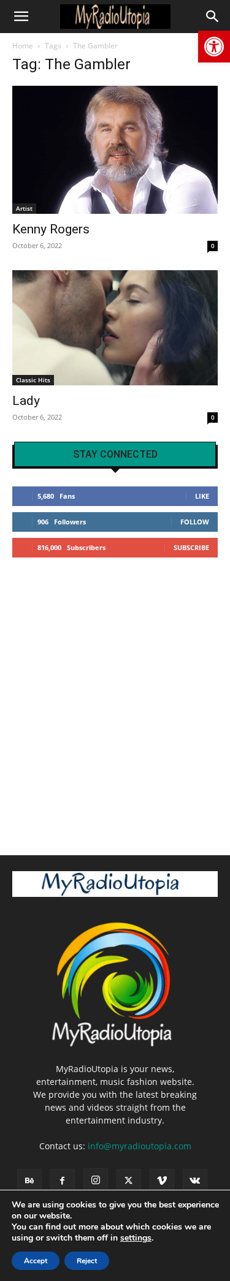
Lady (26, 400)
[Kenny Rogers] (115, 150)
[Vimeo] (162, 1181)
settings (135, 1238)
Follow (194, 521)
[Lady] (115, 327)
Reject (87, 1261)
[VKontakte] (195, 1181)
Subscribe (191, 547)
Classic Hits (33, 380)
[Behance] (29, 1181)
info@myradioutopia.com (139, 1146)
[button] (214, 46)
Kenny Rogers (51, 229)
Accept (35, 1261)
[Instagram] (95, 1180)
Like (202, 496)
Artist (24, 208)
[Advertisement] (115, 701)
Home (22, 45)
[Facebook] (62, 1181)
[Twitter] (129, 1181)
